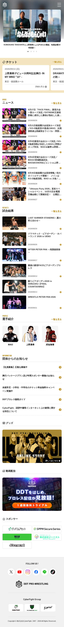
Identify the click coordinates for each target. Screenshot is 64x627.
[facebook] (36, 571)
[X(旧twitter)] (11, 571)
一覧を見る (57, 62)
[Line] (44, 571)
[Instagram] (27, 571)
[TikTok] (52, 571)
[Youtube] (19, 571)
